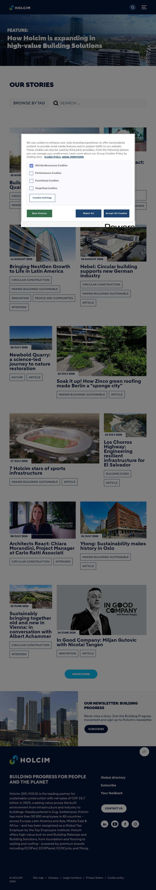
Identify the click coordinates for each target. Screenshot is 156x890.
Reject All (88, 213)
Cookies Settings (42, 197)
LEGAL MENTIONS (73, 157)
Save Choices (39, 213)
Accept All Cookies (116, 213)
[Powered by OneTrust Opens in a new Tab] (118, 224)
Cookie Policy (52, 157)
